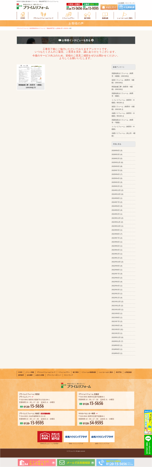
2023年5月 (116, 246)
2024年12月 (116, 190)
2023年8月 (116, 234)
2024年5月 (116, 210)
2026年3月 (116, 154)
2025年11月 (116, 162)
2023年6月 (116, 242)
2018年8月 (116, 349)
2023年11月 (116, 222)
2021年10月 (116, 309)
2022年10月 (116, 262)
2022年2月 (116, 294)
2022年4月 (116, 286)
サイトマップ (129, 3)
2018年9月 (116, 345)
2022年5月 (116, 282)
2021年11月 (116, 306)
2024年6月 (116, 206)
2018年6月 (116, 353)
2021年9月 (116, 313)
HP (32, 397)
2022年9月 (116, 266)
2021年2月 (116, 333)
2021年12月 (116, 301)
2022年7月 (116, 274)
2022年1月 (116, 298)
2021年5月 (116, 329)
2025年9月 (116, 166)
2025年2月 (116, 186)
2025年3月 (116, 182)
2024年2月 (116, 214)
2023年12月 (116, 218)
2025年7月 (116, 170)
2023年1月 (116, 258)
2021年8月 (116, 317)
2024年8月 (116, 198)
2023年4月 (116, 250)
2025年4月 (116, 178)
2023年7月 (116, 238)
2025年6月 (116, 174)
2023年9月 (116, 230)
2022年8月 (116, 270)
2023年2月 (116, 254)
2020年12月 (116, 337)
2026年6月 (116, 150)
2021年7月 (116, 321)
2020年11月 (116, 341)
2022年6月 (116, 278)
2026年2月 (116, 158)
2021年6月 (116, 325)
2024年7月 (116, 202)
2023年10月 (116, 226)
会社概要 (121, 3)
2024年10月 (116, 194)
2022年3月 (116, 290)
